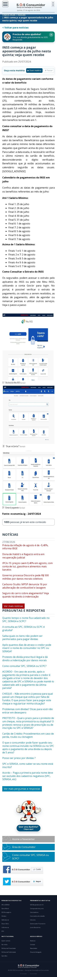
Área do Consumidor (24, 847)
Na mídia (4, 945)
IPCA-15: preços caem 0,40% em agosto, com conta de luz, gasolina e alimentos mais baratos (27, 566)
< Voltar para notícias (15, 27)
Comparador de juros (37, 909)
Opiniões (4, 956)
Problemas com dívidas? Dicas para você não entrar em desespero (27, 711)
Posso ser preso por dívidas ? (19, 758)
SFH (3, 931)
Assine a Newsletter (23, 839)
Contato (32, 945)
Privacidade (23, 973)
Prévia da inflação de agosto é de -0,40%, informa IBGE (25, 547)
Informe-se (5, 927)
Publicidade (33, 973)
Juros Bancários (35, 927)
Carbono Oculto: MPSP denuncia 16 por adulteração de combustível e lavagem (24, 586)
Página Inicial (8, 14)
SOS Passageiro (6, 912)
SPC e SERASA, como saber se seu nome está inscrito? (27, 765)
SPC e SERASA (6, 905)
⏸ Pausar (49, 70)
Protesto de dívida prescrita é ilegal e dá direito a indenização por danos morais (25, 658)
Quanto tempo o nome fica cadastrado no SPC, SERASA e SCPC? (26, 619)
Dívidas (4, 916)
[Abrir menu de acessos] (53, 4)
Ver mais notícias (13, 606)
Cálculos (33, 920)
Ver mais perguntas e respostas (22, 788)
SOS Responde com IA (36, 905)
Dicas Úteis (5, 924)
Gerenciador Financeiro (37, 924)
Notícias (21, 14)
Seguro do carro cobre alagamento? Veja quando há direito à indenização (25, 595)
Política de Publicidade (9, 952)
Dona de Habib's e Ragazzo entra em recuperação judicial (23, 556)
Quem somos (6, 941)
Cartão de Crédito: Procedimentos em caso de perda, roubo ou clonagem (28, 735)
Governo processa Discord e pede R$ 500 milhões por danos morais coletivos (25, 577)
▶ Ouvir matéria (34, 70)
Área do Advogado (35, 952)
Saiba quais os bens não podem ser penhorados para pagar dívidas (22, 637)
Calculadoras (34, 912)
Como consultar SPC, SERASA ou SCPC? (24, 666)
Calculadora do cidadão (37, 916)
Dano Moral (5, 909)
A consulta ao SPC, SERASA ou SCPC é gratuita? (23, 628)
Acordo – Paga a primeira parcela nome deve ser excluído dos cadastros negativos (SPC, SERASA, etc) (27, 776)
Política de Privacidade (9, 948)
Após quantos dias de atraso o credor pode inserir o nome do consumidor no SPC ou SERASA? (26, 648)
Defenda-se (5, 920)
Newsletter (33, 948)
